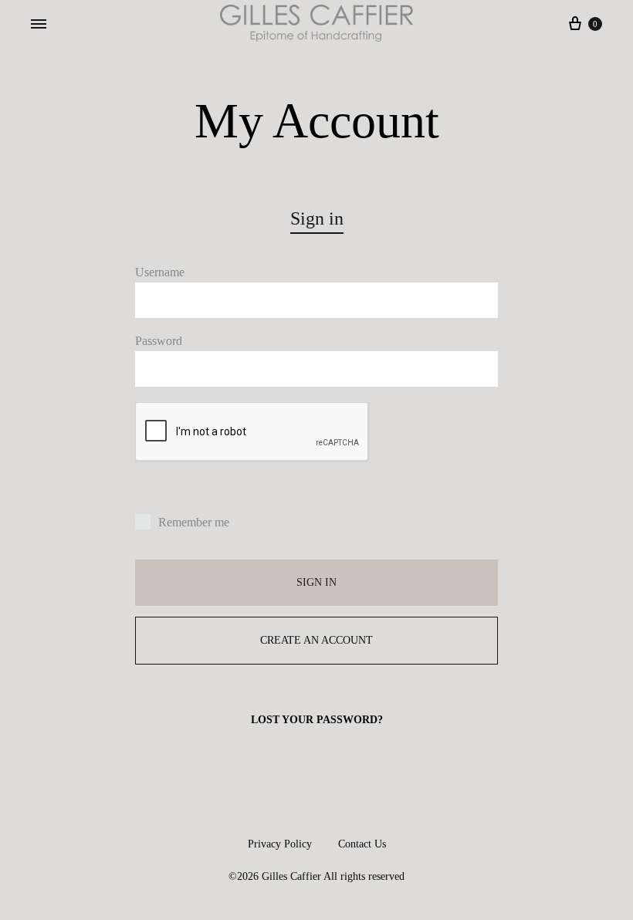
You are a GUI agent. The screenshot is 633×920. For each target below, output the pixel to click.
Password (158, 340)
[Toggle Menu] (38, 24)
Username (159, 272)
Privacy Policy (280, 844)
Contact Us (362, 844)
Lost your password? (317, 720)
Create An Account (316, 640)
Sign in (316, 582)
